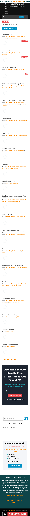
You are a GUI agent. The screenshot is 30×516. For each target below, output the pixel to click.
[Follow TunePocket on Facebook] (8, 506)
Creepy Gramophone (10, 345)
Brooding (9, 36)
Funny (21, 53)
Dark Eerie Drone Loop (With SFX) (15, 84)
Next (15, 359)
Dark (13, 36)
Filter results (9, 29)
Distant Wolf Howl (9, 148)
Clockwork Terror (8, 298)
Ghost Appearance (9, 67)
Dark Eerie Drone (8, 214)
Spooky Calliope (8, 330)
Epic (3, 285)
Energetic (23, 166)
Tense (3, 71)
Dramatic (18, 251)
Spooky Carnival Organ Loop (13, 315)
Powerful (10, 168)
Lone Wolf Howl (8, 118)
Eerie (17, 36)
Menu (4, 17)
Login (21, 17)
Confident (23, 200)
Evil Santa (5, 282)
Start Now (15, 395)
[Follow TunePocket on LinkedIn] (21, 506)
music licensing (18, 2)
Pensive (10, 38)
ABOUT (4, 499)
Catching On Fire (8, 181)
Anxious (8, 86)
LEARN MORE (15, 466)
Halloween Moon (8, 34)
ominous (5, 21)
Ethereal (15, 69)
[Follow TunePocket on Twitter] (11, 506)
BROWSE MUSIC (12, 499)
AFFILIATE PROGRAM (12, 500)
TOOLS (22, 500)
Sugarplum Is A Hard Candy (12, 265)
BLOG (26, 499)
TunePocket (16, 4)
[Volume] (4, 514)
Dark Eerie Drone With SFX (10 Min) (13, 231)
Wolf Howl (6, 133)
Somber (15, 38)
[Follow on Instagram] (18, 506)
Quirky (18, 317)
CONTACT (15, 502)
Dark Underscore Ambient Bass (14, 100)
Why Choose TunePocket (15, 495)
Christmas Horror (8, 249)
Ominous (4, 38)
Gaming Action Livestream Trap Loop (14, 197)
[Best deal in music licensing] (6, 391)
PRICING (21, 499)
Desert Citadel (7, 165)
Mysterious (22, 36)
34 (12, 359)
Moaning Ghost (8, 51)
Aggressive (9, 166)
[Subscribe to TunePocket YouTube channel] (15, 506)
